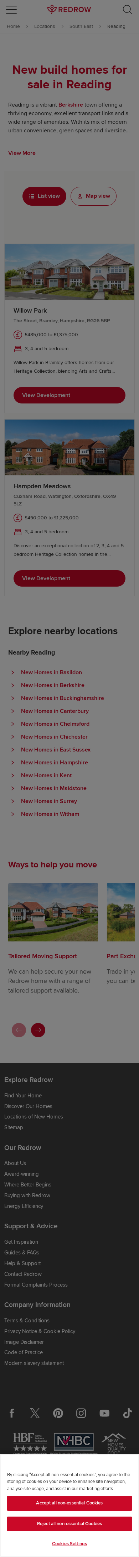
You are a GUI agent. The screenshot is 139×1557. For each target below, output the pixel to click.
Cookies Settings (69, 1544)
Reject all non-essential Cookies (69, 1524)
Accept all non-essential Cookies (69, 1503)
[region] (69, 1505)
